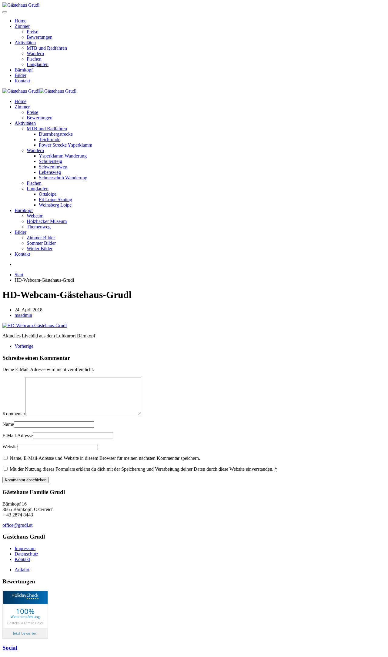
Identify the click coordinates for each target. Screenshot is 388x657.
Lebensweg (50, 172)
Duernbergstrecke (56, 134)
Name (8, 424)
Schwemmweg (53, 166)
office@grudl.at (17, 525)
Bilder (20, 75)
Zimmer (22, 26)
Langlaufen (37, 64)
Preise (32, 31)
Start (19, 274)
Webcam (35, 215)
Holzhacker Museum (47, 221)
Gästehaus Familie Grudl (25, 622)
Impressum (25, 548)
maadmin (23, 315)
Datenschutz (26, 553)
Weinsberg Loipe (55, 204)
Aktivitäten (25, 42)
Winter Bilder (39, 248)
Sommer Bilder (41, 243)
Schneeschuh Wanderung (63, 177)
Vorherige (24, 346)
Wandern (35, 53)
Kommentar (13, 413)
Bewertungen (39, 37)
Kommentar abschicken (25, 480)
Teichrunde (49, 139)
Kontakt (22, 80)
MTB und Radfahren (47, 48)
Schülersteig (50, 161)
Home (20, 20)
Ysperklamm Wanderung (63, 155)
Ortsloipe (47, 194)
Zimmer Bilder (41, 237)
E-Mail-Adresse (17, 435)
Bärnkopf (24, 69)
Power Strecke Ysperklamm (65, 145)
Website (10, 446)
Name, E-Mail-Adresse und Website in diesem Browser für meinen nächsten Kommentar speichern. (104, 458)
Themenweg (39, 226)
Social (9, 648)
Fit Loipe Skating (55, 199)
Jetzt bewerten (25, 633)
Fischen (34, 58)
